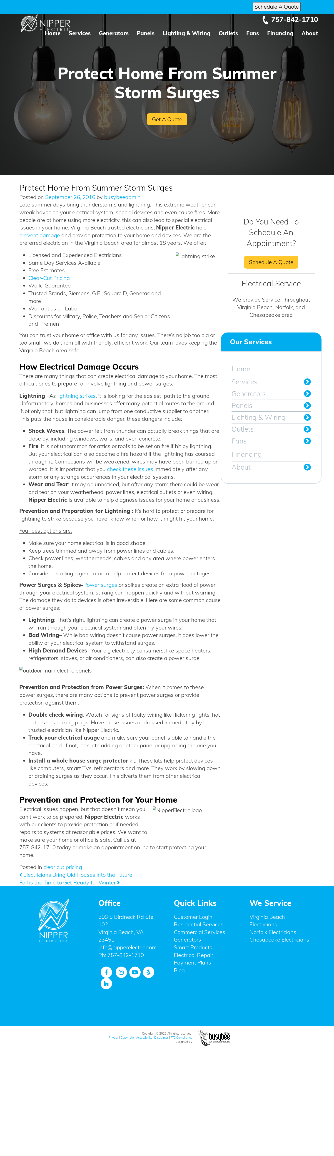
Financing (280, 33)
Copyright (127, 1037)
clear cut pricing (62, 867)
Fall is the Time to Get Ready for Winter (68, 882)
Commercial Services (199, 932)
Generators (114, 33)
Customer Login (193, 916)
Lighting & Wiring (186, 33)
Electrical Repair (193, 955)
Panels (146, 33)
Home (52, 33)
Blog (179, 970)
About (310, 33)
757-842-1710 (294, 19)
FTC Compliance (181, 1037)
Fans (252, 33)
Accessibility (144, 1037)
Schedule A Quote (276, 6)
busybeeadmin (122, 197)
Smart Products (193, 947)
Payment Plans (192, 962)
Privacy (114, 1037)
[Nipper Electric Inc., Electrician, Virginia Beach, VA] (54, 982)
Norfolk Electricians (272, 932)
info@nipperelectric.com (127, 947)
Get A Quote (167, 119)
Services (80, 33)
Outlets (228, 33)
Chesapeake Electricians (279, 939)
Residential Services (198, 924)
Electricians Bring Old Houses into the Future (77, 874)
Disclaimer (161, 1037)
